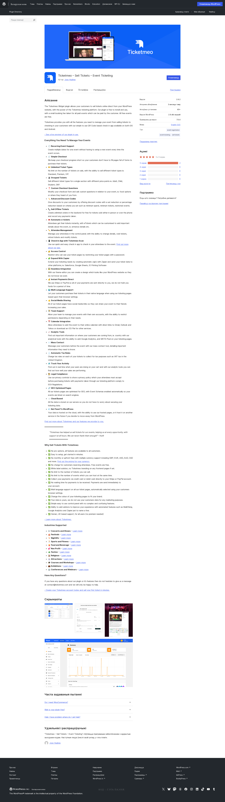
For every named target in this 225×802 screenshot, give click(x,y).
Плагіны (54, 775)
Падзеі (137, 771)
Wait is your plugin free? (55, 710)
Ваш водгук (145, 183)
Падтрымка (175, 90)
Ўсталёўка (83, 90)
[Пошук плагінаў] (34, 20)
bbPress (180, 775)
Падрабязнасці (53, 90)
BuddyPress (182, 779)
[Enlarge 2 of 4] (99, 606)
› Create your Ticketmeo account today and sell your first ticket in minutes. (77, 590)
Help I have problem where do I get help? (62, 717)
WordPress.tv (99, 779)
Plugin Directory (15, 12)
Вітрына (54, 767)
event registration (173, 130)
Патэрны (54, 779)
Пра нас (12, 767)
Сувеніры (139, 779)
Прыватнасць (14, 779)
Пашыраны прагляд (148, 141)
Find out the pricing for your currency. (73, 461)
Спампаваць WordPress (209, 4)
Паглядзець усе (173, 183)
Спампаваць (173, 78)
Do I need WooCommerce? (56, 702)
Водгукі (69, 90)
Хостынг (12, 775)
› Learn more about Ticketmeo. (58, 519)
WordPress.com (183, 767)
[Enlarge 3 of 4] (130, 606)
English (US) (175, 125)
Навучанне (97, 767)
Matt (179, 771)
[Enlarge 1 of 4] (69, 606)
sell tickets (176, 135)
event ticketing (165, 135)
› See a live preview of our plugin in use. (62, 134)
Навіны (12, 771)
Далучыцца (139, 767)
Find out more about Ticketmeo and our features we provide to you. (74, 421)
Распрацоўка (99, 90)
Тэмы (53, 771)
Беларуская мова (38, 789)
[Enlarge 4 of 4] (130, 642)
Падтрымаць (141, 775)
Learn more (77, 531)
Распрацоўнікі (98, 775)
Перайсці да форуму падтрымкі (154, 203)
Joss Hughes (70, 79)
